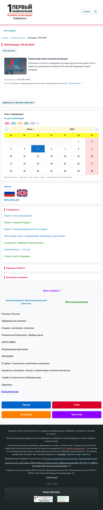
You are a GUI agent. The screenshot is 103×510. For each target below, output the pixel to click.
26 (38, 171)
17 (11, 164)
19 (38, 164)
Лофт (77, 405)
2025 (7, 123)
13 (51, 156)
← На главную (9, 30)
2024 (13, 123)
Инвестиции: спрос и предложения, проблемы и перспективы (34, 236)
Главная (5, 38)
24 (11, 171)
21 (65, 164)
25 (24, 171)
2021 (33, 123)
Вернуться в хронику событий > (18, 102)
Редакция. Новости (15, 268)
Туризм (26, 405)
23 (92, 164)
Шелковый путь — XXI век (17, 249)
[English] (22, 193)
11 (24, 156)
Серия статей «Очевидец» (17, 256)
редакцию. (62, 454)
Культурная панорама (16, 277)
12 (38, 156)
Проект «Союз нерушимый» (18, 216)
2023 (20, 123)
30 (92, 171)
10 (11, 156)
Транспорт (76, 414)
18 (24, 164)
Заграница (26, 414)
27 (51, 171)
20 (51, 164)
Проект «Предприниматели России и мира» (26, 229)
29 (78, 171)
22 (78, 164)
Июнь (29, 129)
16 (92, 156)
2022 (26, 123)
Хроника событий (18, 38)
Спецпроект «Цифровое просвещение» (24, 243)
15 (78, 156)
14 (65, 156)
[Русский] (9, 193)
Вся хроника (9, 51)
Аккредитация (51, 477)
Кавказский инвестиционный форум (48, 59)
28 (65, 171)
